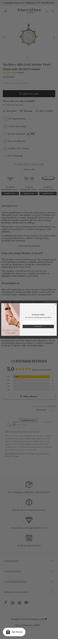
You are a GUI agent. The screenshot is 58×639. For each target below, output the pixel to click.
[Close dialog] (55, 304)
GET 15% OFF (38, 326)
